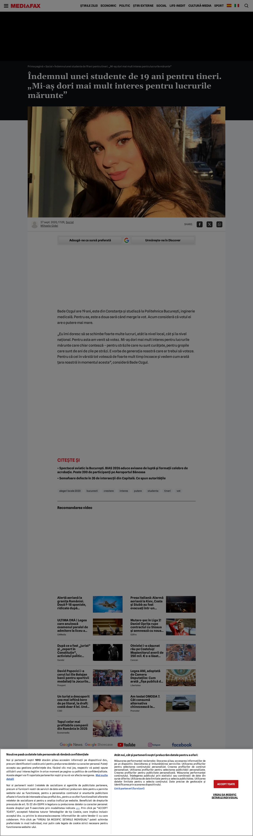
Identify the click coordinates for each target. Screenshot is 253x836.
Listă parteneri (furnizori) (129, 788)
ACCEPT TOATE (226, 783)
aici (78, 808)
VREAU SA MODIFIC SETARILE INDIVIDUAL (225, 796)
